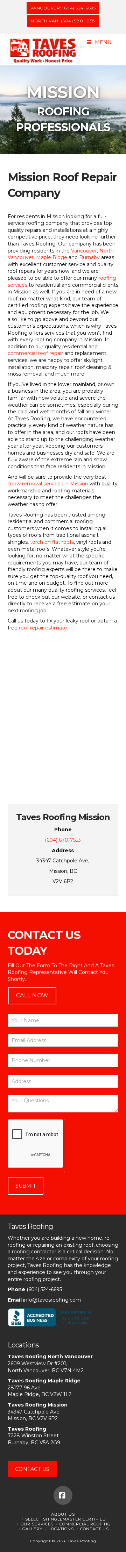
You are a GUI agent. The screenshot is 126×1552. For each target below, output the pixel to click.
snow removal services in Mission (48, 483)
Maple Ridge (51, 257)
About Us (63, 1514)
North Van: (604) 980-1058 (63, 20)
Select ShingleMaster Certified (65, 1519)
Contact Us (32, 1469)
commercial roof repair (35, 353)
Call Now (32, 995)
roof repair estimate (43, 628)
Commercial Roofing (85, 1524)
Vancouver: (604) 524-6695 (63, 7)
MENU (103, 42)
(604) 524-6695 (44, 1289)
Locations (61, 1528)
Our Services (37, 1524)
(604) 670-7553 (63, 840)
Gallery (32, 1528)
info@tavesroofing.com (52, 1300)
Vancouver (84, 251)
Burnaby (89, 257)
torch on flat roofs (52, 542)
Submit (25, 1186)
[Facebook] (63, 1495)
